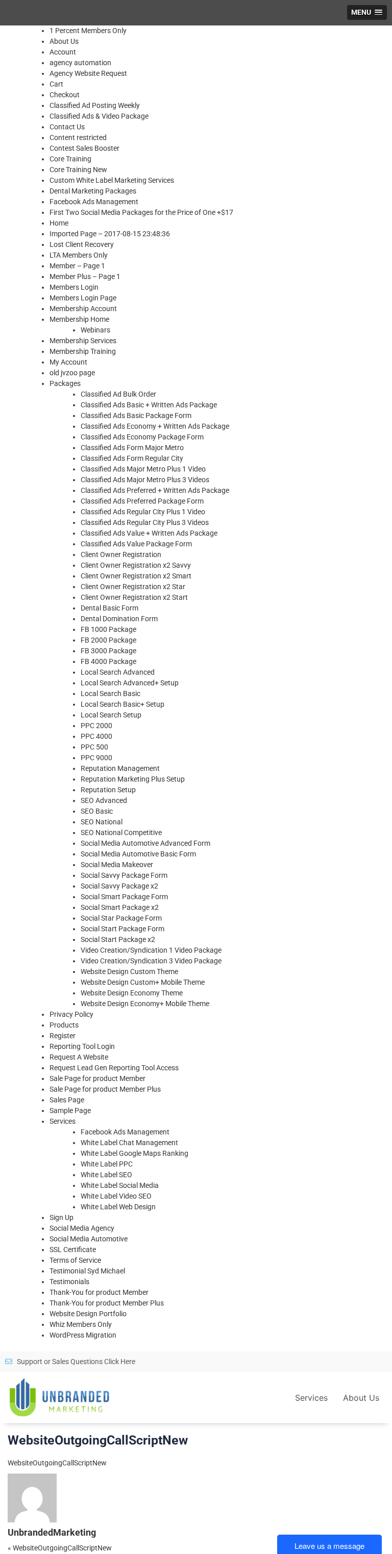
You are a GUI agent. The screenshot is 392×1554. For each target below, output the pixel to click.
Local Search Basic (110, 693)
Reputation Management (120, 768)
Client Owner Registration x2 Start (134, 597)
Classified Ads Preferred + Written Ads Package (155, 490)
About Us (64, 41)
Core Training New (78, 169)
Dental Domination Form (119, 619)
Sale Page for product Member (97, 1078)
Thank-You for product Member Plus (107, 1303)
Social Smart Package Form (124, 897)
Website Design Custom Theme (129, 971)
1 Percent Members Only (88, 30)
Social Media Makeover (117, 865)
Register (63, 1036)
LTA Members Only (79, 255)
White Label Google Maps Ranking (134, 1153)
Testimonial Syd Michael (87, 1271)
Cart (56, 84)
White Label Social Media (120, 1185)
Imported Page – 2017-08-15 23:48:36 (110, 234)
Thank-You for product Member (99, 1292)
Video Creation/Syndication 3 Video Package (151, 961)
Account (63, 52)
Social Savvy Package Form (124, 875)
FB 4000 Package (108, 661)
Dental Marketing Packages (93, 191)
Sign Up (62, 1217)
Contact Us (67, 127)
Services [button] (311, 1398)
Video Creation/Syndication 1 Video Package (151, 950)
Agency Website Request (88, 73)
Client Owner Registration (121, 554)
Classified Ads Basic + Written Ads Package (149, 405)
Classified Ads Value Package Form (136, 544)
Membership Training (83, 351)
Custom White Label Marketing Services (112, 180)
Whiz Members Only (81, 1324)
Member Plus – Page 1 (85, 276)
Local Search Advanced (118, 672)
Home (59, 223)
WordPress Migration (83, 1335)
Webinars (95, 330)
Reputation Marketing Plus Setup (133, 779)
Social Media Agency (82, 1228)
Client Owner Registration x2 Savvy (136, 565)
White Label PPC (107, 1164)
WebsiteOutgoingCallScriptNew (57, 1463)
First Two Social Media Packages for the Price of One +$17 (141, 212)
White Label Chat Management (129, 1143)
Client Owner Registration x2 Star (133, 586)
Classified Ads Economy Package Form (142, 437)
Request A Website (79, 1057)
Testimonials (69, 1282)
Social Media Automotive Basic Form (138, 854)
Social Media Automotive (89, 1239)
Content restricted (78, 137)
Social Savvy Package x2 (119, 886)
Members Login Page (83, 298)
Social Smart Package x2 (120, 907)
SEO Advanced (104, 800)
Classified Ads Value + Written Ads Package (149, 533)
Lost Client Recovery (82, 244)
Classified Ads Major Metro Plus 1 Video (143, 469)
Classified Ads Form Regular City (132, 458)
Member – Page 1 (77, 266)
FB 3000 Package (108, 651)
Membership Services (83, 341)
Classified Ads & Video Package (99, 116)
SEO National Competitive (121, 832)
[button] (367, 12)
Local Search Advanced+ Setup (130, 683)
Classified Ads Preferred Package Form (142, 501)
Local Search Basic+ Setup (122, 704)
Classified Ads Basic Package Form (136, 415)
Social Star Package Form (121, 918)
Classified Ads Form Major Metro (132, 447)
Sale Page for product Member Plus (105, 1089)
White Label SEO (106, 1175)
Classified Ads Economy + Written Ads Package (155, 426)
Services (63, 1121)
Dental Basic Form (109, 608)
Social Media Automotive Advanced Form (145, 843)
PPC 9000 (96, 758)
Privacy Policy (71, 1014)
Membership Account (83, 308)
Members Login (74, 287)
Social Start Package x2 (118, 939)
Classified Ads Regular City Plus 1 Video (143, 512)
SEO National (101, 822)
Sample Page (70, 1110)
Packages (65, 383)
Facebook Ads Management (94, 202)
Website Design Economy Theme (132, 993)
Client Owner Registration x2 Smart (136, 576)
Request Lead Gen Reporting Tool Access (114, 1068)
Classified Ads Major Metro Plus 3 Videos (145, 480)
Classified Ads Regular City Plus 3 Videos (145, 522)
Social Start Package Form (122, 929)
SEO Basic (97, 811)
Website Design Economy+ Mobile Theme (145, 1004)
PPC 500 (94, 747)
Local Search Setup (111, 715)
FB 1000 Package (108, 629)
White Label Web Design (118, 1207)
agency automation (80, 63)
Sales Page (67, 1100)
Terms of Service (75, 1260)
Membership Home (79, 319)
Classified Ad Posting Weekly (95, 105)
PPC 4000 (96, 736)
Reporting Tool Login (82, 1046)
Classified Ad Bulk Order (118, 394)
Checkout (65, 95)
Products (64, 1025)
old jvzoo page (72, 373)
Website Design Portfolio (88, 1314)
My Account (68, 362)
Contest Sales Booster (84, 148)
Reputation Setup (108, 790)
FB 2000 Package (108, 640)
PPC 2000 (96, 725)
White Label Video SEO (116, 1196)
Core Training (70, 159)
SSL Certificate (73, 1249)
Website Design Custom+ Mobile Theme (143, 982)
